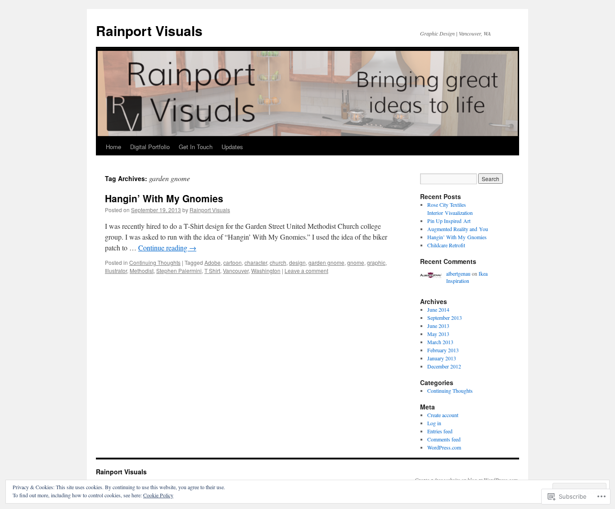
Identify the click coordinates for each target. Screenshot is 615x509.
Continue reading (167, 247)
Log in (434, 423)
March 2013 (440, 341)
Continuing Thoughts (155, 262)
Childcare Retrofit (446, 245)
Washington (265, 270)
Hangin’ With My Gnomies (164, 198)
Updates (232, 146)
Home (113, 146)
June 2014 (438, 309)
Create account (442, 414)
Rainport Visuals (149, 30)
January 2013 (441, 358)
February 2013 (443, 350)
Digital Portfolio (150, 146)
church (278, 262)
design (297, 262)
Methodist (142, 270)
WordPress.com (444, 447)
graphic (376, 262)
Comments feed (444, 439)
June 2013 (438, 325)
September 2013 (444, 317)
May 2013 (438, 333)
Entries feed (439, 431)
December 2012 (444, 366)
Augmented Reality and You (457, 228)
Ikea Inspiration (467, 277)
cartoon (232, 262)
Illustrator (116, 270)
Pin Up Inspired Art (448, 220)
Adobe (212, 262)
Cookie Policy (158, 495)
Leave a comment (306, 270)
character (255, 262)
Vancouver (236, 270)
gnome (355, 262)
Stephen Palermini (179, 270)
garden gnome (326, 262)
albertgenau (458, 273)
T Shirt (212, 270)
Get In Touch (196, 146)
